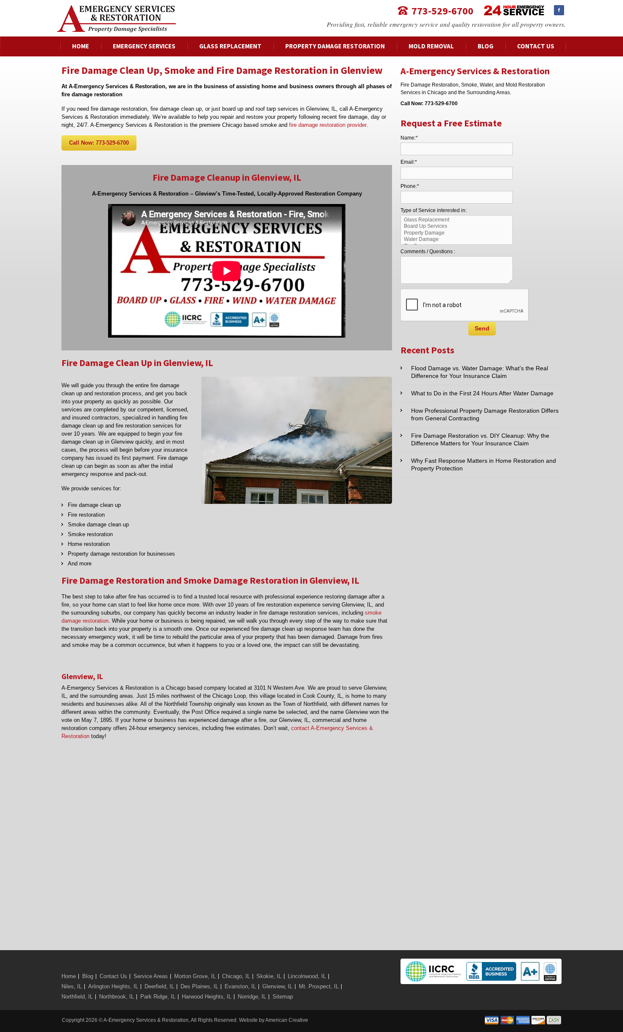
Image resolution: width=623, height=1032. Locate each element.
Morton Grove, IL (195, 976)
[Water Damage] (457, 239)
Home (68, 976)
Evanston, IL (240, 986)
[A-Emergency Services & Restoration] (116, 9)
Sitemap (283, 996)
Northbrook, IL (116, 996)
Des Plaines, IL (199, 986)
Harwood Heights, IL (206, 996)
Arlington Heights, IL (113, 986)
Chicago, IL (236, 976)
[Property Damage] (457, 233)
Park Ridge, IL (157, 996)
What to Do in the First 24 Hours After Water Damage (482, 393)
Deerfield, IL (159, 986)
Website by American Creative (273, 1020)
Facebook (559, 10)
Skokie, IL (268, 976)
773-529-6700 (442, 10)
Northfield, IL (77, 996)
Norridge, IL (252, 996)
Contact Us (113, 976)
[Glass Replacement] (457, 220)
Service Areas (151, 976)
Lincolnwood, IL (307, 976)
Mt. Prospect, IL (319, 986)
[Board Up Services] (457, 226)
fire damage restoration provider (328, 125)
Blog (87, 976)
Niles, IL (71, 986)
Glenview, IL (277, 986)
